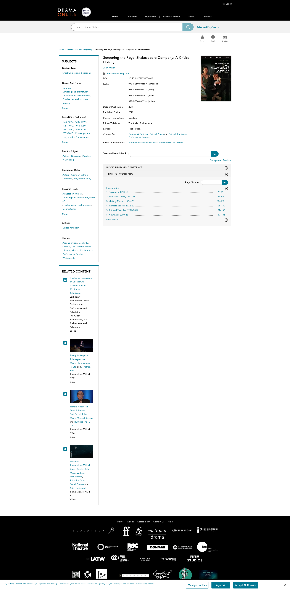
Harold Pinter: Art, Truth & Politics (79, 408)
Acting (66, 156)
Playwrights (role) (82, 178)
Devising (75, 156)
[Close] (285, 584)
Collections (131, 16)
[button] (213, 38)
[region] (145, 584)
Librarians (206, 16)
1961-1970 (68, 125)
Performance (86, 250)
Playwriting (68, 159)
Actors (66, 174)
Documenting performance (76, 95)
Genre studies (69, 208)
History (66, 250)
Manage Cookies (197, 585)
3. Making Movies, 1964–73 (120, 201)
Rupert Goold (76, 469)
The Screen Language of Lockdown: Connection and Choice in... (81, 284)
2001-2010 (68, 133)
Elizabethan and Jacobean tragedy (76, 101)
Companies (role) (79, 174)
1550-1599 (68, 122)
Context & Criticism (138, 134)
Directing (86, 156)
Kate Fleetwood (77, 488)
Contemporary (82, 133)
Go (215, 153)
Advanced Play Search (208, 27)
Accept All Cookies (245, 585)
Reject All (221, 585)
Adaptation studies (72, 193)
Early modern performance (77, 205)
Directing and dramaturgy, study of (79, 199)
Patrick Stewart (77, 484)
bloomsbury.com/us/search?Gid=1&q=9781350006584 (156, 142)
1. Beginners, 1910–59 (117, 192)
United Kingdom (71, 227)
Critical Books (157, 134)
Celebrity (83, 243)
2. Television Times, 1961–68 (120, 196)
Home (115, 16)
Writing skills (69, 258)
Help (170, 521)
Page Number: (192, 182)
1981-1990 (68, 129)
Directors (67, 178)
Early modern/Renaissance (76, 137)
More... (65, 108)
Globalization (84, 246)
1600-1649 (80, 122)
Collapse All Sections (220, 160)
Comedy (67, 88)
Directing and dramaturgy (75, 91)
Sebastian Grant (78, 480)
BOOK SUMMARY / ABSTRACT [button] (124, 167)
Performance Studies (73, 254)
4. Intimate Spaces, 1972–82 (120, 205)
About (191, 16)
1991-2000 (80, 129)
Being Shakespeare (79, 355)
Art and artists (70, 243)
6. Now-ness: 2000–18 (117, 214)
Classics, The (69, 246)
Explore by (150, 16)
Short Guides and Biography (79, 50)
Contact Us (158, 521)
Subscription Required (117, 73)
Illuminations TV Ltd (80, 465)
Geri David (75, 414)
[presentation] (81, 345)
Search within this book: (115, 153)
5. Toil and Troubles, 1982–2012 (122, 210)
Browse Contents (171, 16)
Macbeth (74, 461)
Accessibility (143, 521)
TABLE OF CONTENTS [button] (119, 174)
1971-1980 (80, 125)
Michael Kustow (85, 418)
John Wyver (75, 293)
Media (75, 250)
